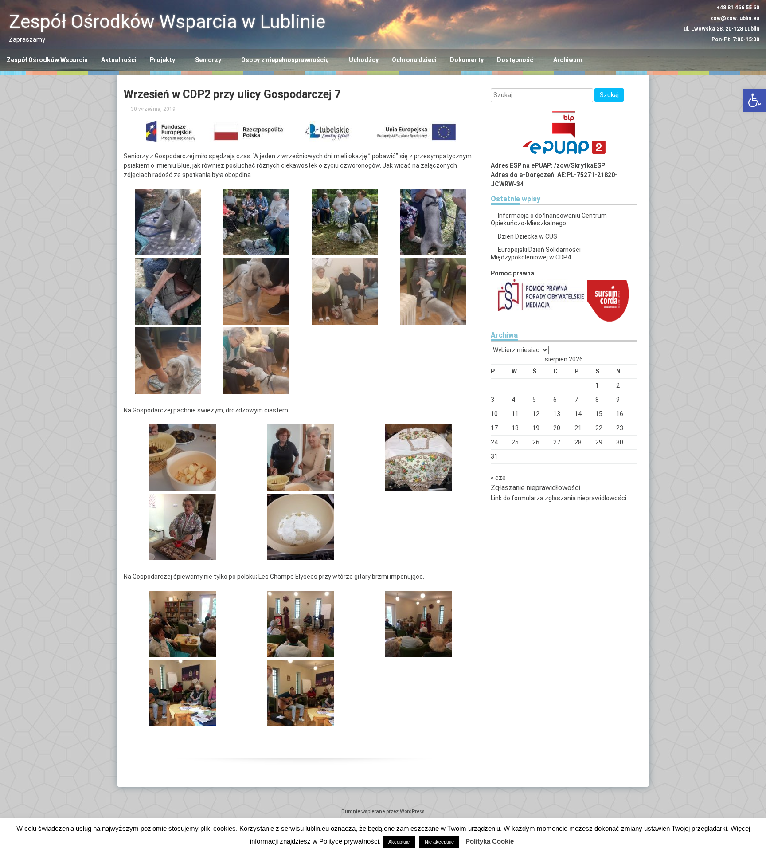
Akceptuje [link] (399, 841)
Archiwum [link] (567, 59)
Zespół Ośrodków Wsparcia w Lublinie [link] (167, 21)
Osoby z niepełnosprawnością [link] (285, 59)
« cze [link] (498, 477)
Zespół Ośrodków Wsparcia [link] (47, 59)
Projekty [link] (162, 59)
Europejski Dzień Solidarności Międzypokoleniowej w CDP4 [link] (536, 253)
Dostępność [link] (515, 59)
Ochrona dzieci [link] (414, 59)
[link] (754, 100)
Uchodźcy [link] (364, 59)
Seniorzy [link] (208, 59)
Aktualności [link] (119, 59)
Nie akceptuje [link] (439, 841)
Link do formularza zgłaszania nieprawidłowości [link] (558, 498)
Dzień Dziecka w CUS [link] (527, 236)
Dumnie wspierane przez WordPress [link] (383, 811)
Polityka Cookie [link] (489, 841)
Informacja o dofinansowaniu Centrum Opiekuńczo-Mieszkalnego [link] (549, 219)
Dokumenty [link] (467, 59)
